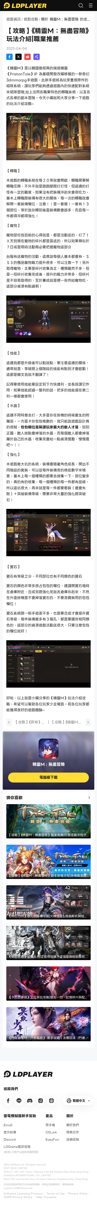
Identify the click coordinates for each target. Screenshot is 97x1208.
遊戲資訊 (13, 19)
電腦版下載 (48, 777)
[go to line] (18, 1100)
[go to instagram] (40, 1100)
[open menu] (90, 5)
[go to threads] (51, 1100)
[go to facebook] (8, 1100)
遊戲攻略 (31, 19)
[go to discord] (29, 1100)
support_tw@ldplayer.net (18, 1188)
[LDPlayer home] (25, 5)
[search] (80, 5)
